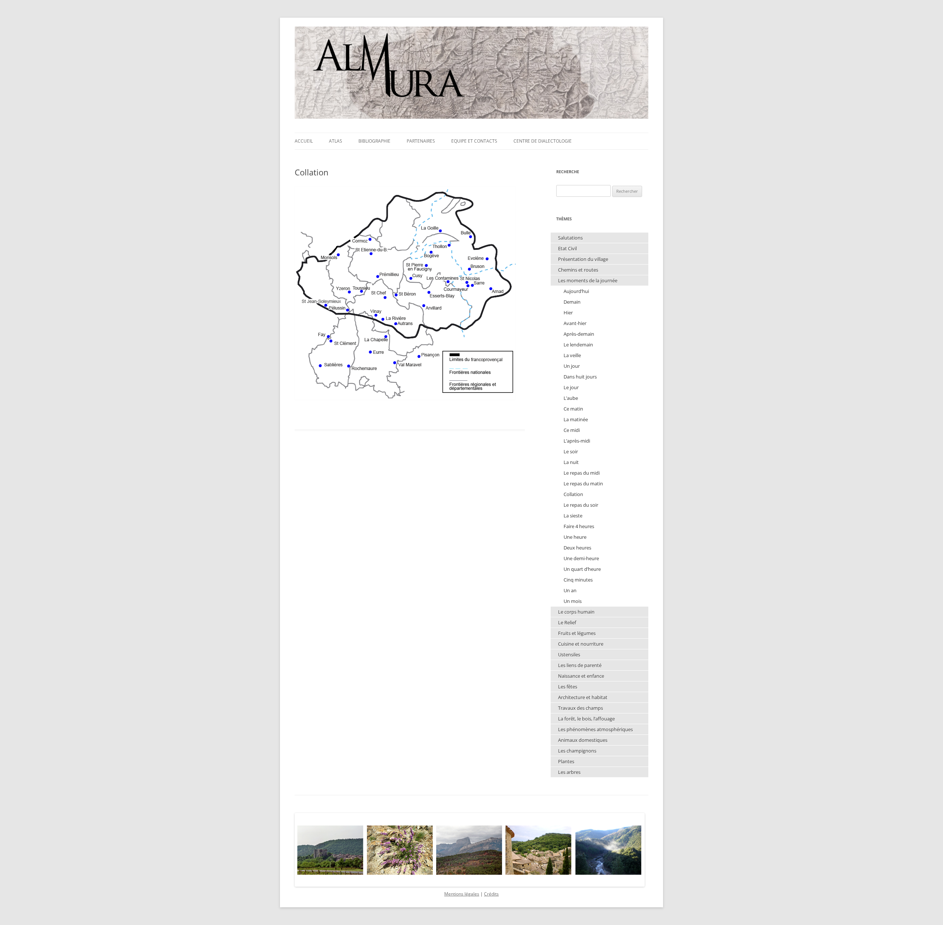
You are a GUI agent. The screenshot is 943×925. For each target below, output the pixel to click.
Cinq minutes (578, 579)
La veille (572, 355)
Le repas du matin (583, 483)
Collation (573, 494)
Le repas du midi (582, 473)
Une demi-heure (581, 558)
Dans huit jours (580, 376)
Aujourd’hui (576, 291)
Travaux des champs (580, 708)
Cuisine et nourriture (580, 643)
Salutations (570, 237)
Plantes (566, 761)
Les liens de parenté (580, 665)
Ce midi (572, 430)
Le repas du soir (581, 505)
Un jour (572, 366)
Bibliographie (374, 141)
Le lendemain (578, 344)
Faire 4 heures (579, 526)
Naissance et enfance (581, 676)
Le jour (571, 387)
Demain (572, 302)
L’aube (571, 398)
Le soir (571, 451)
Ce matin (573, 408)
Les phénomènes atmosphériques (595, 729)
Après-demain (579, 334)
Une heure (575, 537)
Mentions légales (461, 894)
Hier (568, 312)
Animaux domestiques (582, 740)
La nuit (571, 462)
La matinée (576, 419)
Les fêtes (567, 686)
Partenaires (421, 141)
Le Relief (567, 622)
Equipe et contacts (474, 141)
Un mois (573, 601)
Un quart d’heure (582, 569)
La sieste (573, 515)
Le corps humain (576, 611)
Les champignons (577, 750)
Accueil (304, 141)
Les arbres (569, 772)
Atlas (335, 141)
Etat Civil (567, 248)
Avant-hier (575, 323)
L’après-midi (577, 440)
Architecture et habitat (582, 697)
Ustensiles (569, 654)
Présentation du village (583, 259)
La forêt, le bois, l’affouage (586, 718)
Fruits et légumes (577, 633)
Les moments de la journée (587, 280)
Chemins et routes (578, 269)
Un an (570, 590)
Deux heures (577, 547)
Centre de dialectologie (542, 141)
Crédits (491, 894)
